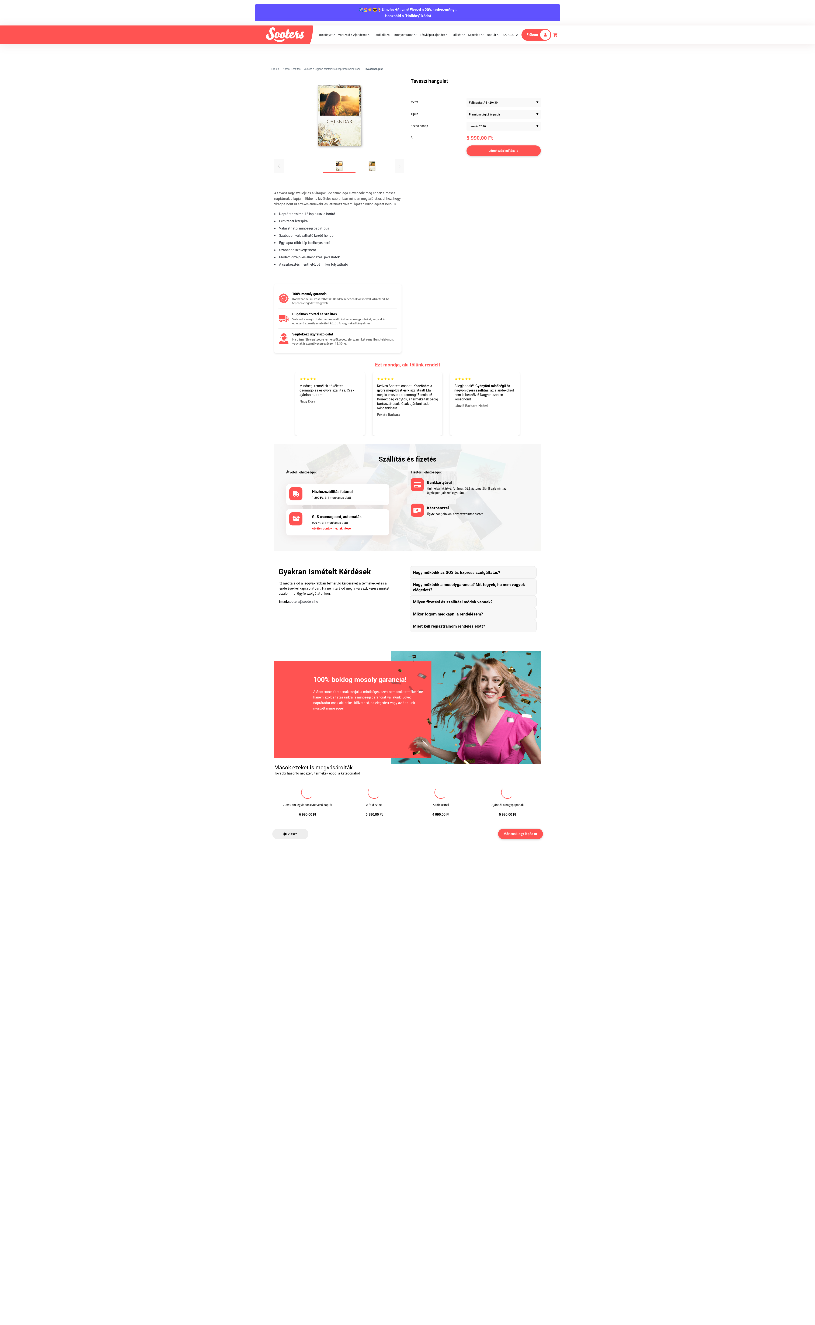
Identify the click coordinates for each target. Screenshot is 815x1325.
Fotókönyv (325, 35)
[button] (504, 102)
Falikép (456, 35)
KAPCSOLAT (511, 35)
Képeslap (474, 35)
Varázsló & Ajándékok (352, 35)
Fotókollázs (381, 35)
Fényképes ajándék (432, 35)
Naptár (491, 35)
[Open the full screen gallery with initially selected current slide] (339, 116)
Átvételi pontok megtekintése (331, 528)
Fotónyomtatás (403, 35)
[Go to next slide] (399, 166)
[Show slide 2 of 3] (372, 166)
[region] (339, 127)
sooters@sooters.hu (303, 601)
